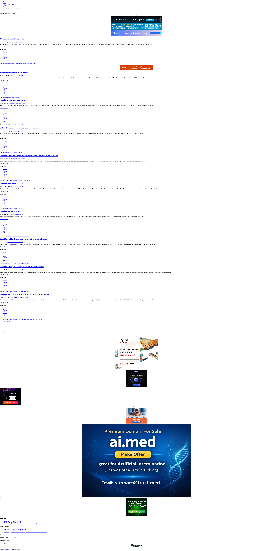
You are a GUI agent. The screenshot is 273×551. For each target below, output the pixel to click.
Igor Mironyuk (6, 532)
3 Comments (22, 131)
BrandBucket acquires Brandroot (12, 183)
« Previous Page (6, 321)
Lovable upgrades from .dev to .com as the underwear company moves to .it (20, 523)
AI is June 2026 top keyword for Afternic (12, 522)
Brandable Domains (10, 63)
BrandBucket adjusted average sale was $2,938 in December (22, 267)
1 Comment (20, 42)
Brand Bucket (9, 124)
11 (3, 330)
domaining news (26, 180)
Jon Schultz (5, 530)
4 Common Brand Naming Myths (12, 39)
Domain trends (23, 63)
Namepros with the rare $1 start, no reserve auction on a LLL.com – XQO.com (29, 532)
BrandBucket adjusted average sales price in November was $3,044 (24, 294)
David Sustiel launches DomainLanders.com (16, 529)
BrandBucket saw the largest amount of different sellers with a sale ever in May (29, 156)
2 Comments (20, 186)
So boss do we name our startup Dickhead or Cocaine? (20, 128)
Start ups (34, 63)
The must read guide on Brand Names (14, 72)
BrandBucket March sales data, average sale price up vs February (24, 239)
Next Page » (5, 332)
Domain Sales (25, 263)
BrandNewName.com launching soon (13, 100)
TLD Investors (3, 10)
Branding (17, 63)
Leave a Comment (22, 103)
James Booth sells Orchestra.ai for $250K (12, 521)
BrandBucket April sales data (10, 211)
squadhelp (29, 63)
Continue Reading (4, 46)
